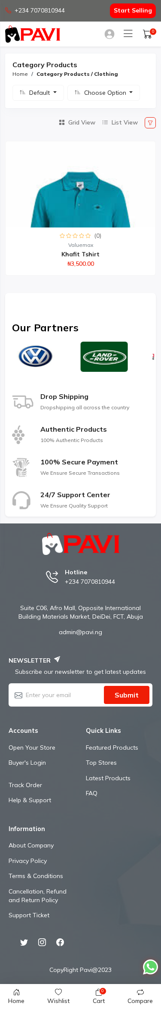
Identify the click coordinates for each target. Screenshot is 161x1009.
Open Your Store (32, 747)
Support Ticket (29, 915)
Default (40, 93)
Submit (127, 695)
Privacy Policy (28, 861)
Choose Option (106, 93)
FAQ (91, 793)
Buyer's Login (27, 762)
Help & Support (30, 800)
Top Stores (101, 762)
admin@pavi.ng (80, 632)
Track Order (25, 785)
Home (20, 74)
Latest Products (108, 778)
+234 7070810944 (40, 10)
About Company (31, 845)
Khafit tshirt (80, 254)
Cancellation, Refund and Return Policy (38, 896)
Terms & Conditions (36, 876)
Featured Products (112, 747)
